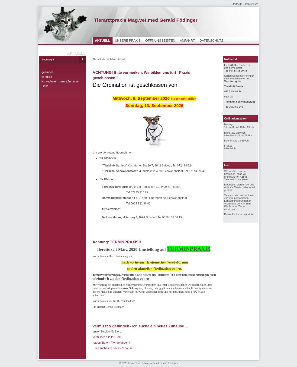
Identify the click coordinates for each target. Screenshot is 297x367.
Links (45, 86)
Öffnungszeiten (160, 40)
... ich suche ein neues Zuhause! (113, 348)
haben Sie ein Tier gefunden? (111, 342)
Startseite (237, 4)
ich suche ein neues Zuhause (60, 81)
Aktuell (102, 40)
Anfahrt (187, 40)
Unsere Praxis (128, 40)
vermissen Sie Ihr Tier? (107, 337)
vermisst (47, 76)
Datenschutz (211, 40)
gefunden (48, 72)
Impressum (251, 4)
